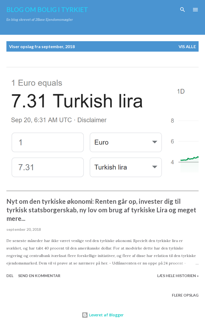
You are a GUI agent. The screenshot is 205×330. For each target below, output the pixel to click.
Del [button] (9, 275)
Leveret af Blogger (106, 314)
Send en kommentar (39, 275)
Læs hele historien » (178, 275)
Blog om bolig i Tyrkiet (47, 9)
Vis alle (187, 46)
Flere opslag (185, 295)
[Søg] (182, 9)
